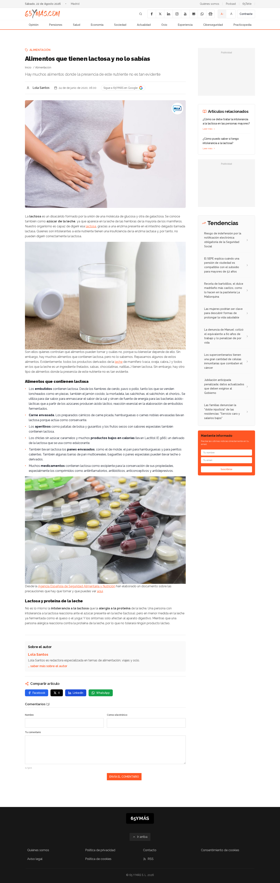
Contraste (246, 13)
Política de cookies (98, 859)
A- (222, 13)
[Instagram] (177, 14)
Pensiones (55, 24)
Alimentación (40, 49)
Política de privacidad (100, 850)
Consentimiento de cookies (220, 850)
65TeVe (246, 3)
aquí (100, 591)
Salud (76, 24)
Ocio (164, 24)
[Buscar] (140, 14)
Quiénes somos (209, 3)
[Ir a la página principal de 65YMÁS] (42, 13)
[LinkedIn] (168, 14)
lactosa (91, 226)
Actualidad (144, 24)
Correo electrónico (117, 715)
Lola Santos (41, 88)
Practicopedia (242, 24)
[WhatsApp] (202, 14)
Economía (97, 24)
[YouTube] (185, 14)
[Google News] (210, 14)
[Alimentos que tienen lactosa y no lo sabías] (177, 109)
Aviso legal (34, 859)
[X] (160, 14)
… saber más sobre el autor (47, 666)
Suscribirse (226, 469)
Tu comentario (33, 732)
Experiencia (185, 24)
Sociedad (120, 24)
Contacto (149, 850)
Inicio (28, 67)
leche (118, 362)
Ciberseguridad (213, 24)
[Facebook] (151, 14)
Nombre (29, 715)
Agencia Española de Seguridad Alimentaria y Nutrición (76, 586)
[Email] (193, 14)
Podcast (231, 3)
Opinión (33, 24)
